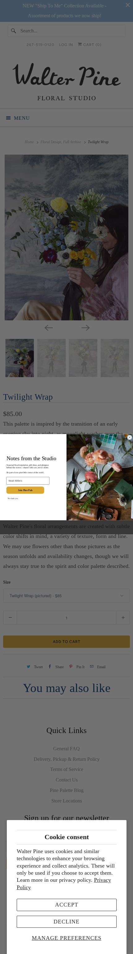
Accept (66, 905)
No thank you (13, 498)
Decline (66, 922)
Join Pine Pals (25, 490)
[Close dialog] (129, 437)
